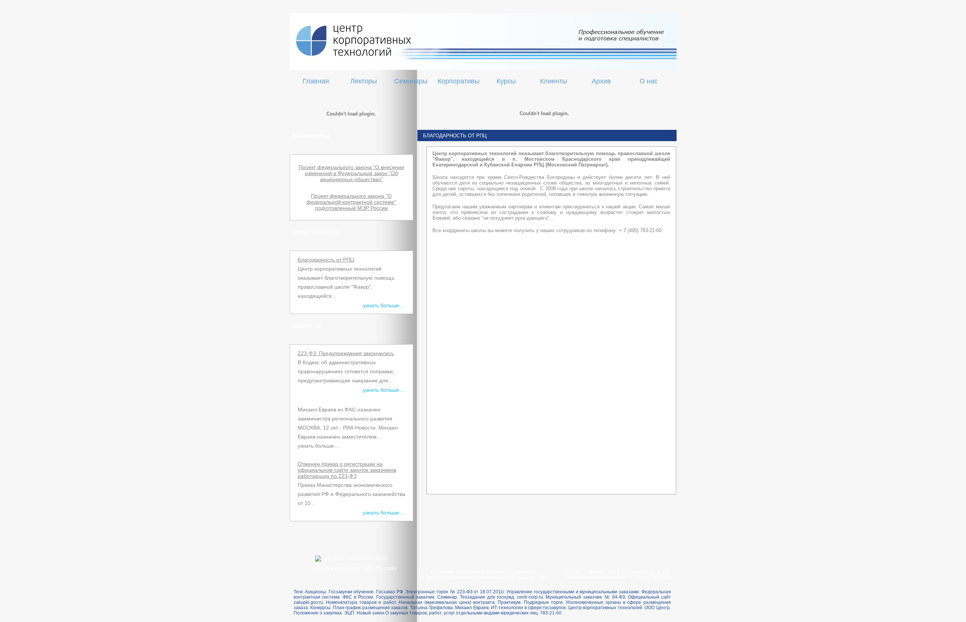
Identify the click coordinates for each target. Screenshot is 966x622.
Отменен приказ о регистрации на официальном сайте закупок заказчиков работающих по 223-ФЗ (347, 470)
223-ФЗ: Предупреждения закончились (346, 353)
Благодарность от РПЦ (326, 260)
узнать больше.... (384, 305)
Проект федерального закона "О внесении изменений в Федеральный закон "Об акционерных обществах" (351, 173)
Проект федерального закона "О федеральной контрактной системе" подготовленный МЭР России (351, 202)
